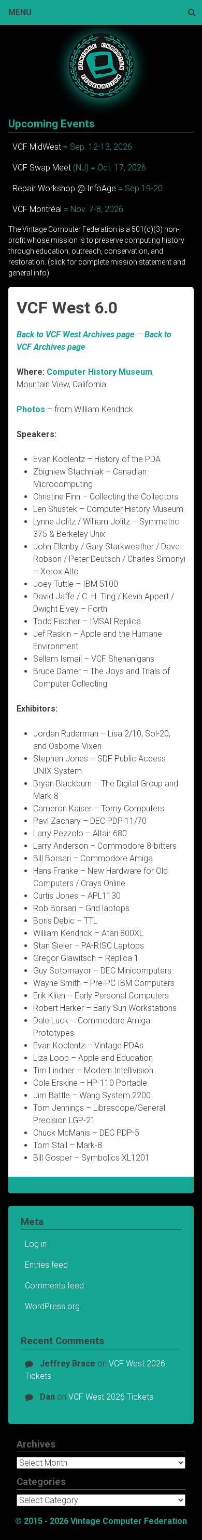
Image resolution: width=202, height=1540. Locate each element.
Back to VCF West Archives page (75, 334)
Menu (20, 12)
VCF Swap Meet (41, 168)
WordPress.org (52, 1306)
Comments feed (54, 1286)
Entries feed (46, 1265)
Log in (36, 1244)
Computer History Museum (99, 372)
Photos (31, 409)
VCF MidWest (36, 147)
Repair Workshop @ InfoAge (64, 188)
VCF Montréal (37, 209)
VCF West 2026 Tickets (110, 1397)
